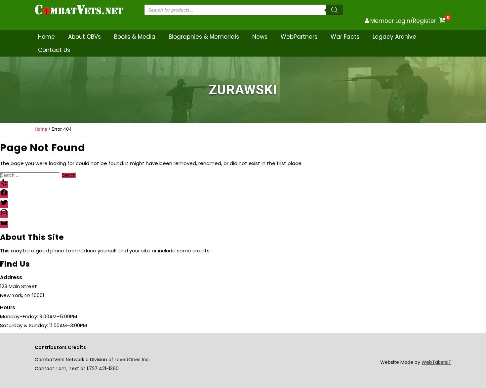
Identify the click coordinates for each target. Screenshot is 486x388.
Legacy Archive (394, 37)
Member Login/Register (403, 21)
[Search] (334, 10)
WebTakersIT (436, 362)
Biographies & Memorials (204, 37)
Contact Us (54, 50)
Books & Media (134, 37)
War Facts (345, 37)
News (259, 37)
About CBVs (84, 37)
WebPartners (299, 37)
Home (46, 37)
